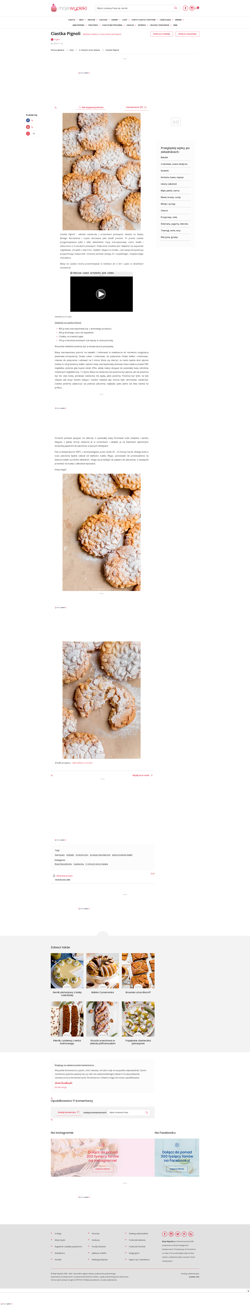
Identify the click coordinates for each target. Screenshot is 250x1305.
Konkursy (96, 1240)
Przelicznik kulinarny (137, 1240)
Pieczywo (93, 25)
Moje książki (60, 1240)
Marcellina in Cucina (82, 762)
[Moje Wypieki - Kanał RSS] (190, 1234)
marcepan (59, 854)
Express (142, 25)
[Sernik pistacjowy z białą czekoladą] (67, 970)
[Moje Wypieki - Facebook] (185, 8)
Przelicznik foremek (137, 1246)
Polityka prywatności (91, 1280)
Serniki (178, 20)
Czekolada (165, 20)
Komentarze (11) (134, 107)
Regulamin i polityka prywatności (68, 1246)
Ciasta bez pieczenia (112, 25)
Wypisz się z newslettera (139, 1259)
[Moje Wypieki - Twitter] (177, 1234)
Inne (175, 25)
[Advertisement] (125, 66)
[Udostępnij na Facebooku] (28, 120)
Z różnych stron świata (89, 50)
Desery (114, 20)
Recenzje (95, 1233)
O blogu (58, 1233)
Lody (124, 20)
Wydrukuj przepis (65, 875)
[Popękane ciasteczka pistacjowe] (138, 1019)
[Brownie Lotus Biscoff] (138, 970)
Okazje (130, 25)
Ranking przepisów (100, 1259)
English (57, 39)
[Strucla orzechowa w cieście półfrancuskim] (102, 1019)
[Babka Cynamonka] (102, 970)
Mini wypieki (78, 25)
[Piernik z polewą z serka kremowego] (67, 1019)
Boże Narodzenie (63, 864)
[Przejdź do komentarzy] (28, 134)
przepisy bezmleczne (100, 854)
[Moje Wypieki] (69, 8)
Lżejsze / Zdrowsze (159, 25)
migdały (70, 854)
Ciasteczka (78, 864)
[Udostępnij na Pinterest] (28, 127)
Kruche (91, 20)
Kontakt (58, 1259)
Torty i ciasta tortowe (143, 20)
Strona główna (57, 50)
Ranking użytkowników (138, 1233)
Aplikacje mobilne (99, 1253)
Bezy (81, 20)
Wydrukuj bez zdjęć (62, 880)
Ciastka (103, 20)
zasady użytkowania (108, 1280)
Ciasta (71, 20)
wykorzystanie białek (122, 854)
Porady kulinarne (99, 1246)
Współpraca (60, 1253)
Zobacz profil (102, 1169)
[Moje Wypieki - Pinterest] (184, 1234)
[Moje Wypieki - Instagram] (192, 8)
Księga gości (134, 1253)
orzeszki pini (82, 854)
